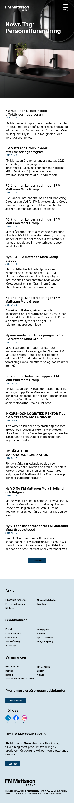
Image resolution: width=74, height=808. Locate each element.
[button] (37, 560)
